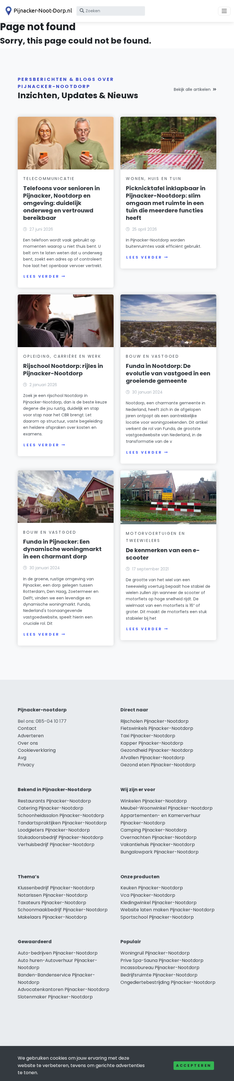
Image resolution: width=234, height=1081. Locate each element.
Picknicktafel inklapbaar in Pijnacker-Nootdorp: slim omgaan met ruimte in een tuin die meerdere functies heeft (165, 203)
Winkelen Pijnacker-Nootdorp (153, 801)
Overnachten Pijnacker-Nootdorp (158, 837)
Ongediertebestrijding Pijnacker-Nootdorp (167, 982)
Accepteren (193, 1065)
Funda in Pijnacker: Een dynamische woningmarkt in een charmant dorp (62, 549)
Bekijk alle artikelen (192, 89)
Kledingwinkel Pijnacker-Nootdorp (158, 902)
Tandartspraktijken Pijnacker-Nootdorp (62, 823)
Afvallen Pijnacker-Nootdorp (152, 757)
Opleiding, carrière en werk (62, 356)
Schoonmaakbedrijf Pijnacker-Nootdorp (63, 909)
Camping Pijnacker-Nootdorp (153, 830)
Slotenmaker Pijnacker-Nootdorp (55, 997)
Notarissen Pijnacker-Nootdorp (53, 895)
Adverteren (31, 735)
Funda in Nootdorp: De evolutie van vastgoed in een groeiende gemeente (168, 373)
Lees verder (41, 276)
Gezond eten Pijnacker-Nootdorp (157, 764)
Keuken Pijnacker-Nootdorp (151, 888)
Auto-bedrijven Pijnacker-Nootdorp (58, 953)
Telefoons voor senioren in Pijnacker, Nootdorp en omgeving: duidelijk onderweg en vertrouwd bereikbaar (61, 203)
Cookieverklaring (37, 750)
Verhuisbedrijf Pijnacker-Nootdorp (56, 844)
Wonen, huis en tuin (153, 178)
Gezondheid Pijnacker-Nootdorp (156, 750)
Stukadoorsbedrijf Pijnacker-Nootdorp (60, 837)
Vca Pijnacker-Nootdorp (147, 895)
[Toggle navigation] (224, 11)
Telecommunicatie (49, 178)
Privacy (26, 764)
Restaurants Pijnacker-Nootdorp (54, 801)
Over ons (28, 743)
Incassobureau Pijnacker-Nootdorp (159, 967)
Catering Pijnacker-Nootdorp (50, 808)
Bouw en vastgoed (152, 356)
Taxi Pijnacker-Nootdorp (147, 735)
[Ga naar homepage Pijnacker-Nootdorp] (37, 11)
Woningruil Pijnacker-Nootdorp (155, 953)
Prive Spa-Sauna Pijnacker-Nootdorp (161, 960)
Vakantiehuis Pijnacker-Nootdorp (157, 844)
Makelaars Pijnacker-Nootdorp (52, 917)
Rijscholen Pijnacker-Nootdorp (154, 721)
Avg (22, 757)
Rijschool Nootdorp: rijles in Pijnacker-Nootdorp (63, 369)
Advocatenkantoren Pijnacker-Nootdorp (63, 989)
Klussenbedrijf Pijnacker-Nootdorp (56, 888)
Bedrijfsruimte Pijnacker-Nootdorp (158, 975)
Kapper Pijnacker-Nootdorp (151, 743)
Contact (27, 728)
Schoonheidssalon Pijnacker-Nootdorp (61, 815)
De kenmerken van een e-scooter (163, 554)
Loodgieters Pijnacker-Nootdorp (54, 830)
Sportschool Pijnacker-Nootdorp (157, 917)
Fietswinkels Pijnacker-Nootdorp (156, 728)
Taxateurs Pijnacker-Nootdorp (52, 902)
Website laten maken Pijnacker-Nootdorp (167, 909)
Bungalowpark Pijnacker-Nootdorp (159, 852)
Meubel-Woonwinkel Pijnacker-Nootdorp (166, 808)
